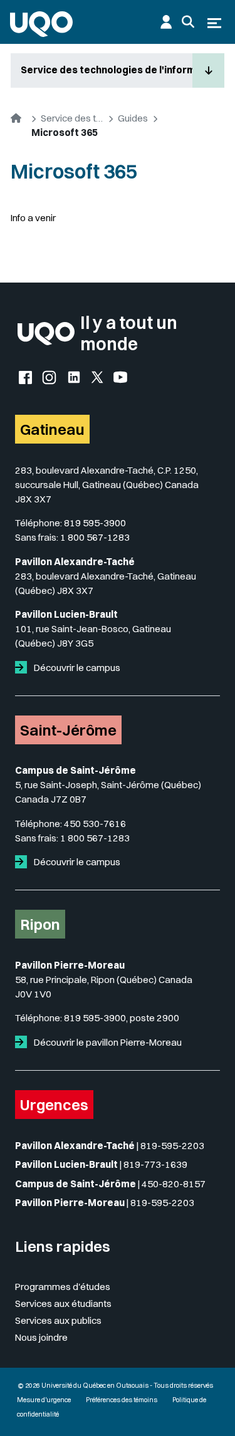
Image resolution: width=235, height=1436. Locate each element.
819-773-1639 (155, 1164)
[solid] (23, 668)
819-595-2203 (172, 1146)
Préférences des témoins (121, 1400)
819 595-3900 (95, 523)
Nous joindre (41, 1337)
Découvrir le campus (76, 668)
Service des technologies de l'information (106, 70)
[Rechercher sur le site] (188, 22)
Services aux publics (58, 1320)
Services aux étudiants (63, 1303)
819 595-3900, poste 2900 (121, 1018)
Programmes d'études (62, 1287)
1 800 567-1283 (95, 537)
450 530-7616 (95, 824)
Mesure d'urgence (44, 1400)
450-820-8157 (174, 1184)
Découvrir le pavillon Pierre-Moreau (107, 1042)
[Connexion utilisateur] (166, 22)
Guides (133, 118)
